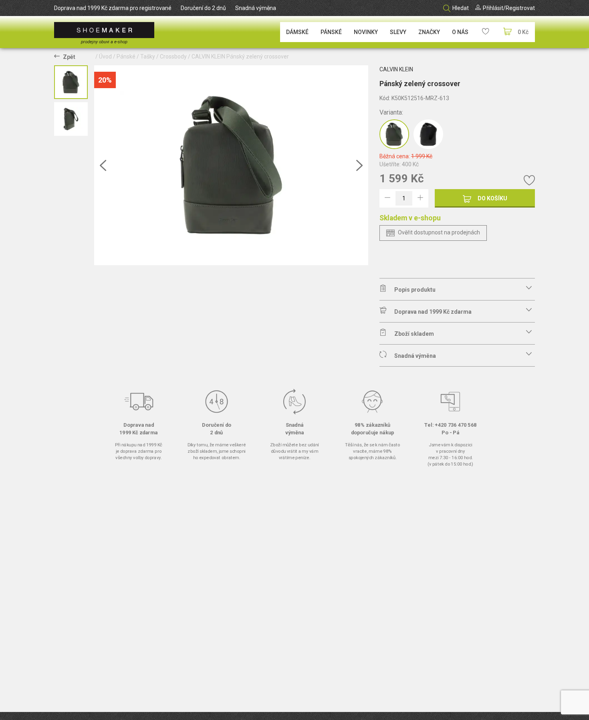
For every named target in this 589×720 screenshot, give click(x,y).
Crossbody (173, 56)
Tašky (147, 56)
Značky (429, 32)
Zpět (69, 57)
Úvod (105, 56)
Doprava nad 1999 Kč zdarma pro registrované (112, 8)
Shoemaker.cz (104, 30)
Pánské (331, 32)
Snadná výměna (255, 8)
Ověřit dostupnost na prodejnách (439, 232)
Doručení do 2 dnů (203, 8)
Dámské (297, 32)
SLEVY (398, 32)
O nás (460, 32)
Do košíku (492, 198)
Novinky (366, 32)
